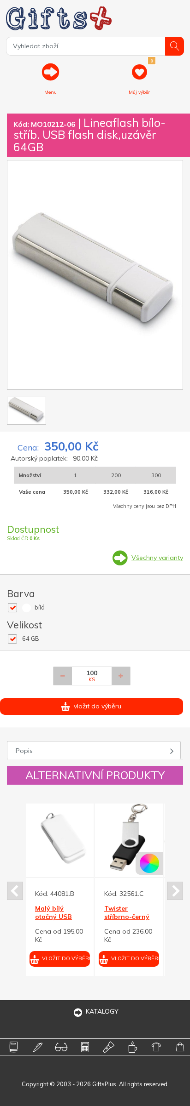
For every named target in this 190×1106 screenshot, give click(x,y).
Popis (24, 751)
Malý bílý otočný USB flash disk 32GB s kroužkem (59, 921)
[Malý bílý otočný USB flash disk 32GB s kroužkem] (60, 837)
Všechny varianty (157, 557)
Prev (15, 891)
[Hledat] (174, 46)
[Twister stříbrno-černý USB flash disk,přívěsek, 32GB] (129, 837)
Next (175, 891)
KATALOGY (102, 1011)
